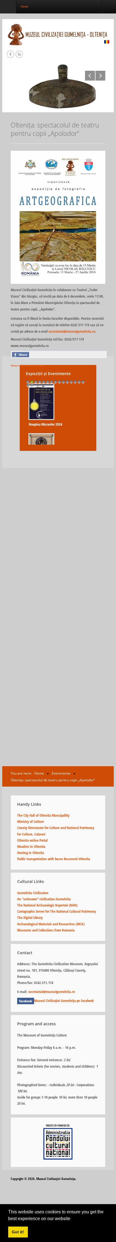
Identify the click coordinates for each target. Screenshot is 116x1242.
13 (75, 381)
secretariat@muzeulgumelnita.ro (71, 331)
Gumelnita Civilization (32, 892)
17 (32, 385)
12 (71, 381)
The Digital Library (30, 917)
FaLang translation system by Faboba (27, 365)
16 (28, 385)
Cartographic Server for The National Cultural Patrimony (56, 911)
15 (83, 381)
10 (63, 381)
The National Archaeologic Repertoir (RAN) (47, 905)
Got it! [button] (18, 1232)
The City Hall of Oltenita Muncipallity (43, 815)
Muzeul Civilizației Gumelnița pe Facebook (64, 1000)
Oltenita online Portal (32, 840)
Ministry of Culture (30, 821)
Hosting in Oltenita (30, 852)
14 (79, 381)
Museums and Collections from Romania (46, 930)
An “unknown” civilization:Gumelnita (44, 898)
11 (67, 381)
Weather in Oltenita (31, 846)
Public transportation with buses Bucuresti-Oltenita (53, 858)
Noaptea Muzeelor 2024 (45, 424)
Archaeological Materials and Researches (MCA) (50, 923)
